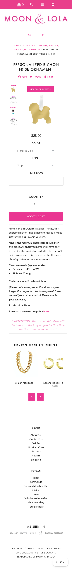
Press (36, 494)
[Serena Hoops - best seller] (55, 376)
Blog (36, 477)
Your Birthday (36, 506)
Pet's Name (36, 172)
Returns (36, 451)
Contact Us (36, 439)
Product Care (36, 447)
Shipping (36, 459)
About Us (36, 434)
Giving (36, 490)
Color (36, 143)
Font (36, 157)
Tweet (38, 76)
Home (16, 45)
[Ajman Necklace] (24, 376)
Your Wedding (36, 502)
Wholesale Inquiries (36, 498)
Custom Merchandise (36, 485)
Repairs (36, 455)
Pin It (49, 76)
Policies (36, 443)
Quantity (36, 196)
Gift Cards (36, 481)
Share (25, 76)
